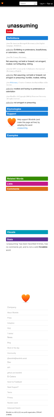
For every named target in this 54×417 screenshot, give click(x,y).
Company (11, 307)
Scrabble (43, 246)
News (9, 337)
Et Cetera (11, 376)
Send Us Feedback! (14, 382)
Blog (9, 342)
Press (9, 317)
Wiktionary (14, 82)
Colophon (10, 323)
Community (11, 353)
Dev (9, 362)
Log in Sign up (46, 3)
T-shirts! (10, 333)
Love (9, 31)
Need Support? (13, 387)
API (8, 367)
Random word (12, 402)
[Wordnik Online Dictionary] (2, 3)
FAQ (9, 328)
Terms (9, 392)
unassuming (22, 127)
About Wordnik (12, 312)
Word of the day (13, 348)
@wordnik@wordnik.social (17, 358)
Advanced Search (13, 408)
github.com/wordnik (14, 372)
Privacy (10, 397)
